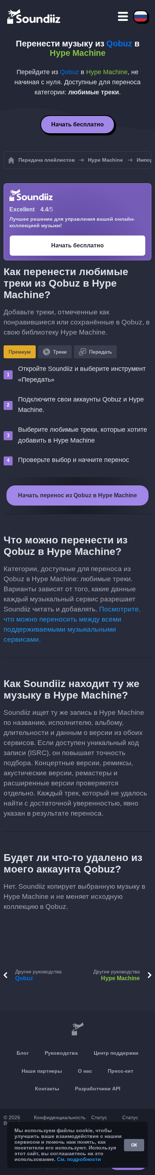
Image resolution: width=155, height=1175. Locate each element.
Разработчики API (97, 1088)
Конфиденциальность (59, 1117)
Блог (23, 1053)
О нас (85, 1071)
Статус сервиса (100, 1120)
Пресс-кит (120, 1071)
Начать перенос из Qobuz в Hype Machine (77, 495)
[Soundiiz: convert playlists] (77, 1029)
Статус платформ (134, 1120)
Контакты (47, 1088)
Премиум (20, 352)
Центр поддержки (116, 1053)
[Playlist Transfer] (34, 16)
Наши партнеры (42, 1071)
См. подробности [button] (79, 1159)
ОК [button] (134, 1145)
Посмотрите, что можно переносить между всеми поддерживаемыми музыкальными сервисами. (72, 624)
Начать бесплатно (77, 124)
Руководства (61, 1053)
